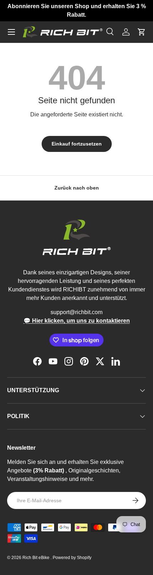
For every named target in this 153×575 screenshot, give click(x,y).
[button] (141, 32)
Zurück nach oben (76, 188)
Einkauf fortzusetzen (77, 144)
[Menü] (11, 32)
